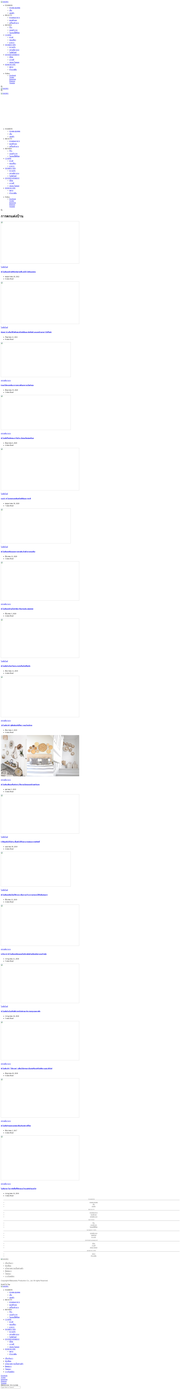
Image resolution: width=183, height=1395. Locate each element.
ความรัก (93, 1237)
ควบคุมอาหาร (94, 1212)
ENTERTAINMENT (12, 1339)
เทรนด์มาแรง (6, 380)
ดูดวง (93, 1254)
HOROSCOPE (10, 1349)
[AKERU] (5, 2)
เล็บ (94, 1204)
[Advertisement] (91, 111)
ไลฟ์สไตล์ (4, 267)
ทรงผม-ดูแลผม (94, 1202)
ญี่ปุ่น (93, 1243)
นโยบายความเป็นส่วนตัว (14, 1268)
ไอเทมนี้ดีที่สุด (93, 1227)
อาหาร (11, 1327)
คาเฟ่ (11, 1322)
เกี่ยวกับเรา (9, 1263)
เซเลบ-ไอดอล (93, 1247)
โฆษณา (8, 1274)
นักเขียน (8, 1266)
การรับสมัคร (9, 1276)
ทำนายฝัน (93, 1256)
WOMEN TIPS (10, 1329)
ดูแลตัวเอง (94, 1214)
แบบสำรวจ (94, 1225)
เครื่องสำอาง (14, 1307)
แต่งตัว (94, 1206)
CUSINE (8, 1319)
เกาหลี (93, 1245)
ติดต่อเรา (8, 1271)
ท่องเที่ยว (12, 1324)
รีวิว (94, 1223)
